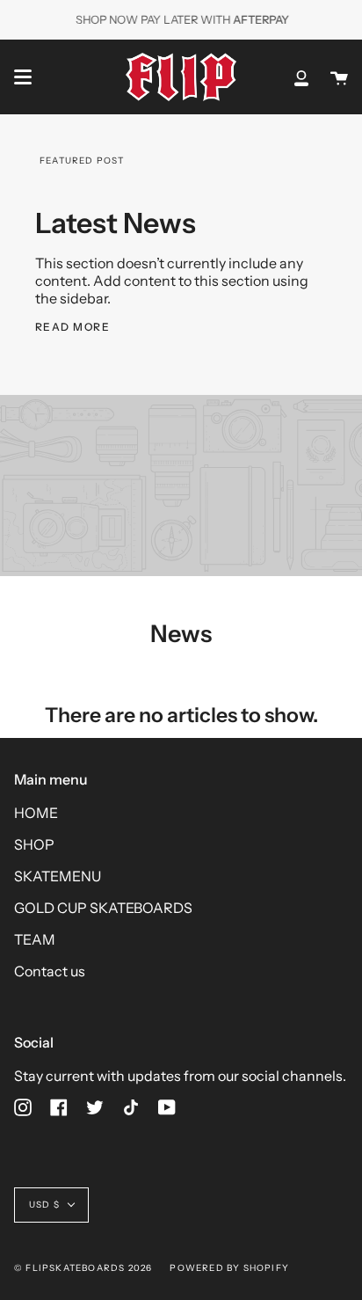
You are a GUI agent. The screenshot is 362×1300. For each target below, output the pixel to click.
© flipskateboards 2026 (83, 1268)
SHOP (34, 844)
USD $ (44, 1204)
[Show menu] (23, 77)
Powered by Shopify (229, 1268)
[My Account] (301, 77)
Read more (72, 326)
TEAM (34, 939)
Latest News (115, 223)
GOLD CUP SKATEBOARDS (103, 908)
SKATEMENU (57, 876)
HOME (36, 813)
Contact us (49, 971)
